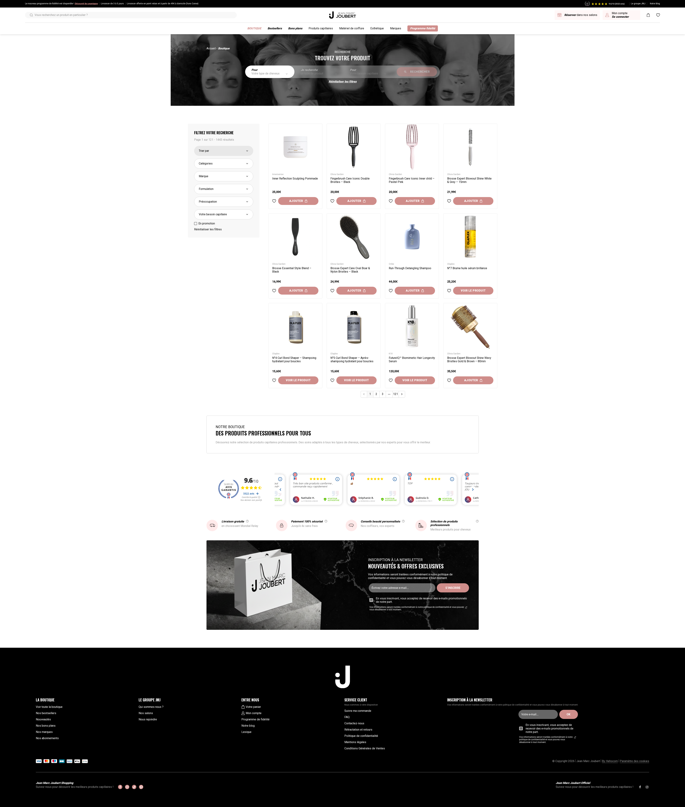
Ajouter (296, 201)
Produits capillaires (321, 28)
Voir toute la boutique (49, 707)
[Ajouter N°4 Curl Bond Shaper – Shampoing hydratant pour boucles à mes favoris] (274, 380)
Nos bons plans (46, 725)
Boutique (254, 28)
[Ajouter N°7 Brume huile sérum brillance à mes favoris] (449, 291)
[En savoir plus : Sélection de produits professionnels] (477, 521)
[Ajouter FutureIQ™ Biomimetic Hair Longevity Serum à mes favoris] (391, 380)
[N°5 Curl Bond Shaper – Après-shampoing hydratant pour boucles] (353, 326)
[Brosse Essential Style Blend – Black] (295, 237)
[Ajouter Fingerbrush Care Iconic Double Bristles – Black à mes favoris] (332, 201)
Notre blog (655, 3)
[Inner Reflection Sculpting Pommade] (295, 147)
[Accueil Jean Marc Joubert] (342, 14)
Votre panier (253, 707)
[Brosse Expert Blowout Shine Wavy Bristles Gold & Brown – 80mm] (470, 326)
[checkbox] (195, 223)
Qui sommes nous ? (151, 707)
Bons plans (295, 28)
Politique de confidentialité (361, 736)
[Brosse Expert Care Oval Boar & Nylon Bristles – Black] (353, 237)
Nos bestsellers (46, 713)
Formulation (206, 189)
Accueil (211, 48)
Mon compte (253, 713)
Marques (395, 28)
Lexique (246, 732)
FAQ (347, 717)
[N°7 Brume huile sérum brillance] (470, 237)
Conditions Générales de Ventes (364, 748)
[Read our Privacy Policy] (466, 607)
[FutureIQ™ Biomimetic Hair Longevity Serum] (412, 326)
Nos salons (146, 713)
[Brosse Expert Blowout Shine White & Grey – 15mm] (470, 147)
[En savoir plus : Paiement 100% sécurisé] (326, 521)
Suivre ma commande (357, 711)
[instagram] (127, 787)
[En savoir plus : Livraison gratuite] (247, 521)
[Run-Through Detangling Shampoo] (412, 237)
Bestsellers (275, 28)
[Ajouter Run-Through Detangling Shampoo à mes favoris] (391, 291)
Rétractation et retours (358, 729)
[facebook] (120, 787)
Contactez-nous (354, 723)
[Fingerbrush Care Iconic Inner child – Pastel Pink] (412, 147)
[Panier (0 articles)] (648, 15)
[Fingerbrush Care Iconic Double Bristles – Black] (353, 147)
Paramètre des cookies (634, 761)
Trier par (204, 150)
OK (568, 714)
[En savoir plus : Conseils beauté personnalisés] (403, 521)
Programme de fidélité (255, 719)
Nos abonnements (47, 738)
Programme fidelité (422, 28)
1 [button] (370, 394)
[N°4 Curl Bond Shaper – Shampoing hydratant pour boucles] (295, 326)
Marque (203, 176)
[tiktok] (134, 787)
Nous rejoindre (148, 719)
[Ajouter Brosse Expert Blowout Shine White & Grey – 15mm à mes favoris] (449, 201)
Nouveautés (43, 719)
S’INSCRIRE (452, 588)
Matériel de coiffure (351, 28)
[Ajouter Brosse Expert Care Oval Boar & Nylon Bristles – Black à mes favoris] (332, 291)
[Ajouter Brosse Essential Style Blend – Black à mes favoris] (274, 291)
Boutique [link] (224, 48)
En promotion (206, 223)
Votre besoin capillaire (213, 214)
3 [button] (382, 394)
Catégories (206, 163)
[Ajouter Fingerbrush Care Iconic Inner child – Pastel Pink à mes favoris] (391, 201)
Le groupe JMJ (638, 3)
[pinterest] (141, 787)
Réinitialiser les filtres (343, 81)
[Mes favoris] (658, 15)
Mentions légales (355, 742)
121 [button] (395, 394)
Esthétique (377, 28)
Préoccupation (208, 201)
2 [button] (376, 394)
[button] (402, 394)
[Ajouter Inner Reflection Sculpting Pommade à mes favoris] (274, 201)
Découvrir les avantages (86, 3)
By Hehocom (610, 761)
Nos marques (44, 732)
